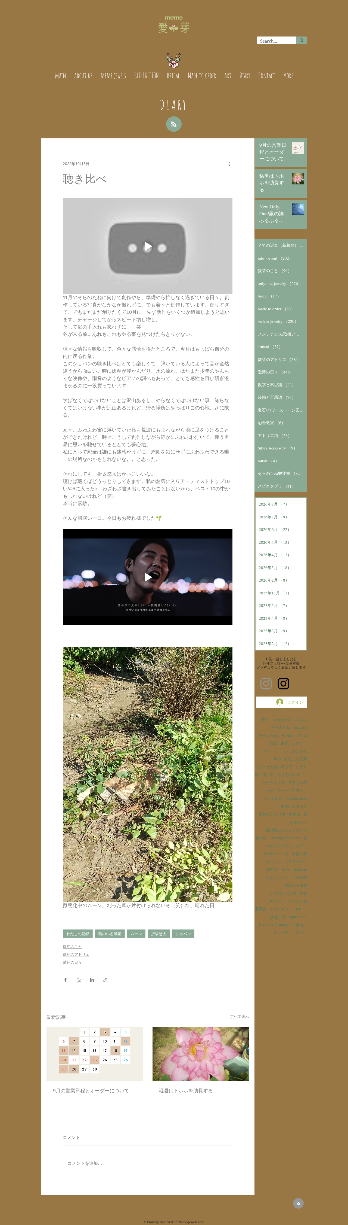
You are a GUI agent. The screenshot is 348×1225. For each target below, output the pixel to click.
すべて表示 (239, 1016)
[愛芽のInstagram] (266, 683)
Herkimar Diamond (274, 924)
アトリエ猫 (297, 782)
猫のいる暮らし (294, 806)
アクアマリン (281, 909)
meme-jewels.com (191, 1221)
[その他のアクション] (229, 163)
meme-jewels (282, 719)
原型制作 (299, 853)
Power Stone (268, 735)
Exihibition (298, 822)
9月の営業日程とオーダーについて (91, 1090)
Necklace (300, 727)
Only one (274, 861)
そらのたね (280, 727)
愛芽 (264, 719)
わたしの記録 (77, 933)
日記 (273, 743)
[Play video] (147, 246)
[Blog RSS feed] (174, 124)
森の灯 (261, 837)
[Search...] (301, 40)
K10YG (272, 869)
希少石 (287, 766)
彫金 (303, 893)
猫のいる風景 (109, 933)
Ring (277, 758)
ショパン (183, 933)
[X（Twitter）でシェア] (78, 980)
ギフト (301, 932)
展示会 (260, 909)
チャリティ (283, 932)
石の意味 (299, 877)
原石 (285, 869)
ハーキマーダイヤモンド (286, 790)
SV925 (302, 735)
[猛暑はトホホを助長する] (201, 1054)
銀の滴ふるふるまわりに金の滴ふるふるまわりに (281, 774)
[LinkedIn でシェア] (92, 980)
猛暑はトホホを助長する (186, 1090)
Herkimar (300, 869)
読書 (274, 916)
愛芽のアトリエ (76, 954)
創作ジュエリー (294, 743)
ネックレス (272, 798)
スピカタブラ (273, 782)
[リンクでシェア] (105, 980)
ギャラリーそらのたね (288, 901)
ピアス (301, 845)
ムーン (136, 933)
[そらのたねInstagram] (283, 683)
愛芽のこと (72, 946)
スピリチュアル (279, 845)
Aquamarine (297, 916)
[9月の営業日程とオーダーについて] (94, 1054)
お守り (301, 766)
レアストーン (295, 861)
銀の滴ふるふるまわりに (286, 830)
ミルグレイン (277, 877)
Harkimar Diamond (285, 837)
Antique (301, 719)
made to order (296, 798)
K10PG (301, 909)
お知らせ (299, 751)
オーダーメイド (275, 853)
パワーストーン (275, 751)
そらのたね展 (266, 766)
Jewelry (287, 735)
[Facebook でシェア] (65, 980)
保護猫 (294, 814)
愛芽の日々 (72, 962)
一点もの (299, 924)
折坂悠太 (158, 933)
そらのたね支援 (283, 893)
